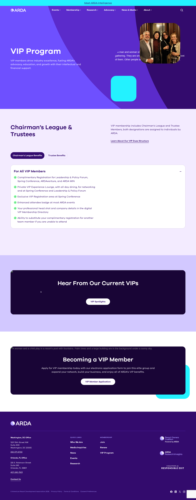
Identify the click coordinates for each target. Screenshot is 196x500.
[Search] (181, 10)
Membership (72, 10)
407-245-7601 (17, 472)
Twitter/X (180, 491)
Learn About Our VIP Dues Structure (130, 140)
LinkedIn (175, 491)
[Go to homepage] (18, 10)
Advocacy (109, 10)
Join (102, 442)
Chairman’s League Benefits (27, 155)
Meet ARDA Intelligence (98, 3)
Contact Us (16, 479)
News (73, 452)
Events (55, 10)
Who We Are (76, 442)
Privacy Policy (56, 491)
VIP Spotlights (98, 301)
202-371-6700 (16, 452)
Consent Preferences (88, 491)
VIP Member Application (98, 381)
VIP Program (107, 452)
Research (92, 10)
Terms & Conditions (71, 491)
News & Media (129, 10)
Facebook (171, 491)
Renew (103, 447)
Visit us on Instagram (184, 491)
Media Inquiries (78, 447)
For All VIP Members (29, 171)
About (147, 10)
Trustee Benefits (56, 155)
